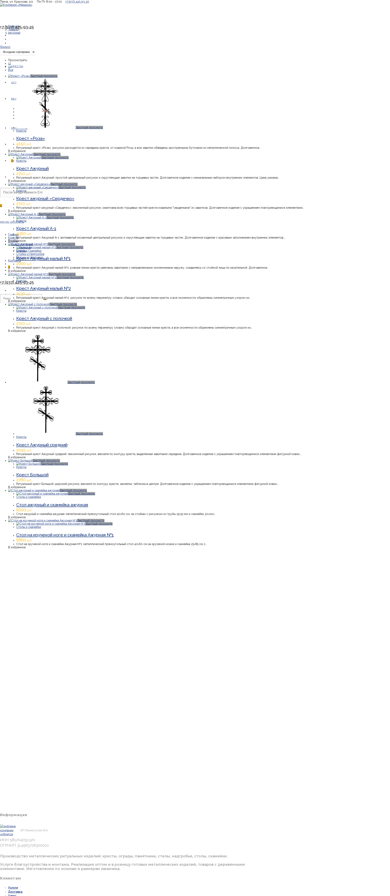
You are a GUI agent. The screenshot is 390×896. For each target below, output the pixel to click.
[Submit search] (45, 299)
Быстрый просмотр (43, 76)
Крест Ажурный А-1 (36, 228)
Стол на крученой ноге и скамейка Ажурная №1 (65, 534)
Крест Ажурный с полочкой (44, 318)
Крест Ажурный (32, 168)
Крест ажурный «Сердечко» (45, 198)
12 (9, 63)
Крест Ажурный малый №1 (43, 258)
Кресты (21, 130)
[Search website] (11, 176)
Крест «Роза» (30, 138)
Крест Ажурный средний (41, 444)
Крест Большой (32, 474)
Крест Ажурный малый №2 (43, 288)
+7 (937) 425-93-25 (77, 1)
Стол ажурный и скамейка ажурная (52, 504)
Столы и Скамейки (28, 250)
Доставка (15, 891)
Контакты (14, 260)
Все (10, 70)
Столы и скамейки (28, 497)
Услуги (13, 887)
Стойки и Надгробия (30, 254)
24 (9, 66)
